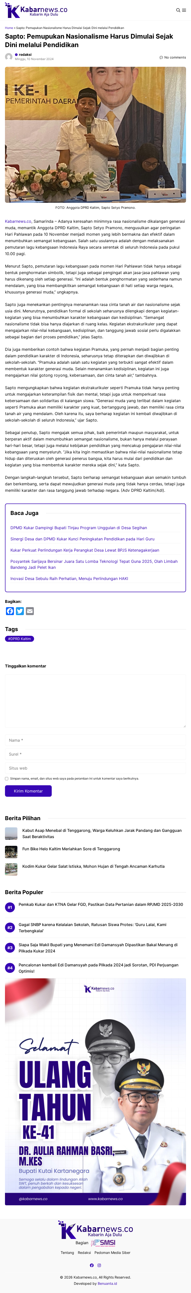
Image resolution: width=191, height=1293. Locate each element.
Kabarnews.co (18, 221)
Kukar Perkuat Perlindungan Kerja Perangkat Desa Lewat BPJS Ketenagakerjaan (84, 550)
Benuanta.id (107, 1283)
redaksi (25, 54)
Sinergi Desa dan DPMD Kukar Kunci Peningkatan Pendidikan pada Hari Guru (82, 538)
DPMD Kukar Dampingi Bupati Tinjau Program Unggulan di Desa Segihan (78, 527)
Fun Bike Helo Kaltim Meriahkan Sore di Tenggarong (71, 848)
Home (9, 28)
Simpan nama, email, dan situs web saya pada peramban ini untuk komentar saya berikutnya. (74, 778)
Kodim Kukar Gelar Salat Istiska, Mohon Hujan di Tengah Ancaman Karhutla (93, 866)
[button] (178, 10)
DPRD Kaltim (20, 639)
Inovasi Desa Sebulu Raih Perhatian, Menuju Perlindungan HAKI (69, 578)
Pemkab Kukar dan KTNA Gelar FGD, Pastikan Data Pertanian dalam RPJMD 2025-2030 (101, 904)
